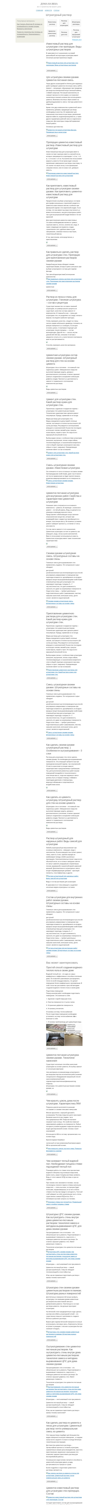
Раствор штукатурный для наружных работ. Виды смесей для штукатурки (64, 841)
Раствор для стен (64, 33)
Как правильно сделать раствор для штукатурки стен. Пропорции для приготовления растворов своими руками (63, 256)
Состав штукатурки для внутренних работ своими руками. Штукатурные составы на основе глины (64, 901)
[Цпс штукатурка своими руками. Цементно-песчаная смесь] (64, 131)
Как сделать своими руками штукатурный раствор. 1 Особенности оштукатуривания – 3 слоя (64, 749)
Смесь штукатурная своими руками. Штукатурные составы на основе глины (63, 687)
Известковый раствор (52, 23)
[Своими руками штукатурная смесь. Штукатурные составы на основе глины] (64, 602)
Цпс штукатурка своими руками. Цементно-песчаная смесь (62, 78)
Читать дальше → (52, 70)
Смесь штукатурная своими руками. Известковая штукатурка (63, 466)
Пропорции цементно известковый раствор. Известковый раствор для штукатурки (64, 145)
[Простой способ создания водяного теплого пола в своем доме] (64, 1035)
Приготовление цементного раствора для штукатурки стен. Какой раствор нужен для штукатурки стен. (62, 618)
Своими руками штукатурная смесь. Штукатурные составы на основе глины (62, 556)
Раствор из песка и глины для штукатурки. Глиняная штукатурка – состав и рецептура (63, 299)
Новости (48, 10)
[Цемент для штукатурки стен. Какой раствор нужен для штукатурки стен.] (64, 454)
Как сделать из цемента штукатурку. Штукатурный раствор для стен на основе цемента (63, 800)
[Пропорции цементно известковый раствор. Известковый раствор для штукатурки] (64, 174)
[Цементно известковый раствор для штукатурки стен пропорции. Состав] (64, 1498)
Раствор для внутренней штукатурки (76, 33)
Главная (39, 10)
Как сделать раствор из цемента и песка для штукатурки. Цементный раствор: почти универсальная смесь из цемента (64, 1427)
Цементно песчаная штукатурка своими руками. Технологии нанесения (62, 1057)
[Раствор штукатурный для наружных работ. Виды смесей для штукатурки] (64, 877)
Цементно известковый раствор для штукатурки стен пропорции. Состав (62, 1490)
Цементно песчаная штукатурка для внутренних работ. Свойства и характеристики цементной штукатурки (63, 497)
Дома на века (49, 3)
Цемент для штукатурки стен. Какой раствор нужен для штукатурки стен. (61, 402)
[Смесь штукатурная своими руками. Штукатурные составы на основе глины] (64, 733)
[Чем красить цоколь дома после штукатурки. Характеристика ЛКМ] (64, 1149)
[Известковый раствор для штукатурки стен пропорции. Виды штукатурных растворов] (64, 64)
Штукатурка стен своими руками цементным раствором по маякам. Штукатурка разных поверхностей (63, 1290)
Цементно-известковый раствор (52, 33)
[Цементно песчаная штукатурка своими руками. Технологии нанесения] (64, 1091)
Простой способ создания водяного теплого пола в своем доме (64, 969)
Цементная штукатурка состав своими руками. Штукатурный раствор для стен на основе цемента (61, 359)
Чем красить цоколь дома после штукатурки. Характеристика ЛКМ (63, 1102)
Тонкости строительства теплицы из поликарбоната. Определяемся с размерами (29, 34)
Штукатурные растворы (76, 23)
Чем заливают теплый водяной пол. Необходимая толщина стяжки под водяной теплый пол (64, 1163)
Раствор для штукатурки (64, 23)
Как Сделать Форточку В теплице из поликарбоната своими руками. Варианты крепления (29, 26)
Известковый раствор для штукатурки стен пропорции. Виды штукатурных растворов (63, 46)
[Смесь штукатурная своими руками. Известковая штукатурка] (64, 482)
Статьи (56, 10)
